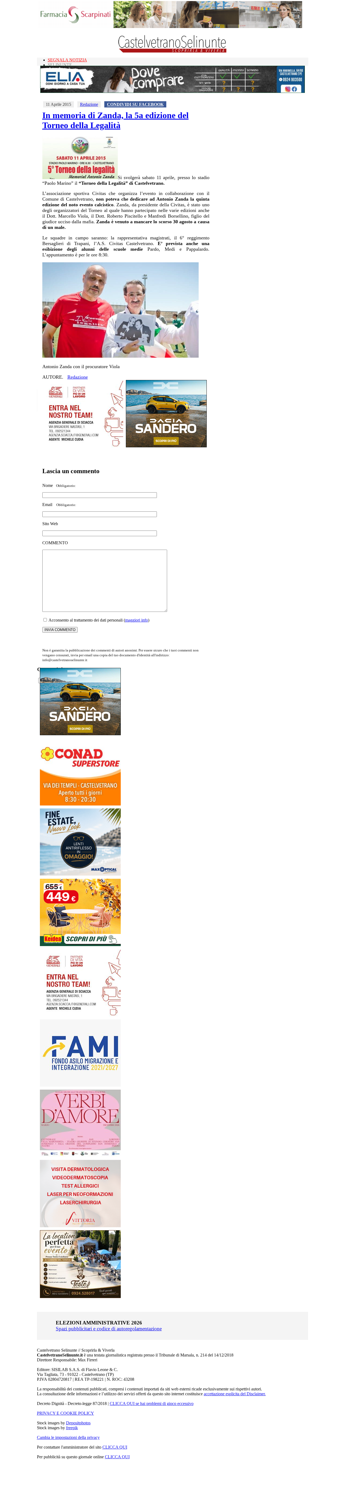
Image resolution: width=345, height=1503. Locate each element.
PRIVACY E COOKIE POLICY (65, 1413)
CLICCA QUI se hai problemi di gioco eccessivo (152, 1403)
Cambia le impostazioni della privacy (68, 1437)
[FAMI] (80, 1085)
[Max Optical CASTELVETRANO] (80, 874)
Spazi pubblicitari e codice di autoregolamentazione (109, 1328)
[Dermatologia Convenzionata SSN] (80, 1225)
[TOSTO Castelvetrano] (80, 1296)
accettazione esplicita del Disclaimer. (235, 1394)
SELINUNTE (60, 64)
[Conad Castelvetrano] (80, 804)
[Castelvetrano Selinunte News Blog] (172, 51)
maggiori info (136, 620)
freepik (72, 1427)
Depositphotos (78, 1423)
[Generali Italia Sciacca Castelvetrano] (82, 446)
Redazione (89, 104)
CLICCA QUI (114, 1447)
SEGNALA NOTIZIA (67, 60)
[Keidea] (80, 944)
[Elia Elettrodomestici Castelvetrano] (172, 91)
